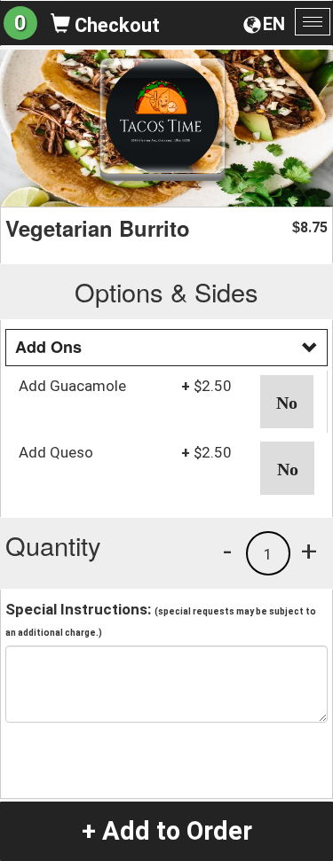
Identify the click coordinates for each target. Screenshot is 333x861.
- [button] (227, 550)
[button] (286, 401)
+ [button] (309, 550)
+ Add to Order (167, 831)
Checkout (115, 25)
